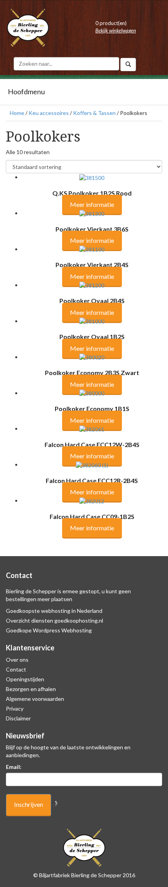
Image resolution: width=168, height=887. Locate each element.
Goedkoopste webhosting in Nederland (54, 610)
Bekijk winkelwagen (115, 30)
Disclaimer (18, 718)
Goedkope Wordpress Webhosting (49, 630)
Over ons (17, 659)
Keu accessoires (49, 113)
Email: (13, 766)
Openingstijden (25, 679)
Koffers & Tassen (94, 113)
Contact (16, 669)
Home (17, 113)
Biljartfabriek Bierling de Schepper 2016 (87, 875)
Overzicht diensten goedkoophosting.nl (54, 620)
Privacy (14, 708)
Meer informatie (92, 204)
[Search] (128, 64)
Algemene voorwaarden (35, 698)
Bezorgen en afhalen (31, 689)
